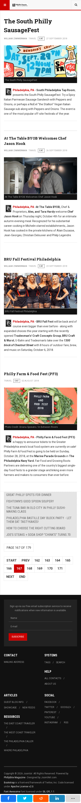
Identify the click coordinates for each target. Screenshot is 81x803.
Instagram (51, 722)
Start (11, 560)
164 (57, 560)
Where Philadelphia (16, 750)
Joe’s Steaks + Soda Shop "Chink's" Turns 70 (38, 535)
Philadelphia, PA (23, 90)
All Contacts (52, 678)
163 (47, 560)
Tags (47, 662)
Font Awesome (12, 791)
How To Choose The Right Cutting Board (35, 528)
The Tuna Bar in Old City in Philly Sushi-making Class (36, 509)
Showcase (10, 707)
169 (39, 568)
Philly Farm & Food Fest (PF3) (31, 373)
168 (29, 568)
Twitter (49, 707)
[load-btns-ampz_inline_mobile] (73, 798)
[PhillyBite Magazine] (20, 5)
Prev (25, 560)
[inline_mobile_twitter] (24, 798)
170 (49, 568)
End (22, 577)
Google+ (66, 707)
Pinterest (50, 712)
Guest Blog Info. (14, 702)
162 (37, 560)
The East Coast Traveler (19, 723)
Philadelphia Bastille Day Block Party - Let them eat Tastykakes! (39, 520)
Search (60, 662)
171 (60, 568)
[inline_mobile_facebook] (8, 798)
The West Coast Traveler (19, 732)
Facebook (50, 702)
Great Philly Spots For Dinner (28, 495)
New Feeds (28, 707)
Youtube (49, 717)
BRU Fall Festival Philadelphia (32, 259)
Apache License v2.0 (22, 786)
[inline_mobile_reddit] (41, 798)
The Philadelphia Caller (18, 741)
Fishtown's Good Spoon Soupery (30, 501)
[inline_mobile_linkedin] (57, 798)
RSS (66, 722)
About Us (50, 683)
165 (67, 560)
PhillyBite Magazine (14, 777)
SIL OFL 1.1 (48, 791)
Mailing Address (14, 662)
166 (9, 568)
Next (10, 577)
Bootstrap (9, 782)
